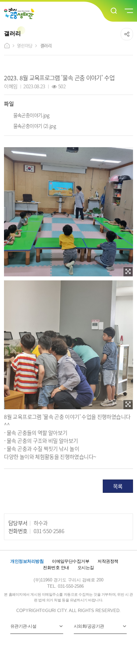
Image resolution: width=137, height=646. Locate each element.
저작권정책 (107, 561)
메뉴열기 (128, 11)
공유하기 (127, 34)
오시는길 (85, 567)
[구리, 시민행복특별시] (19, 13)
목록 (118, 486)
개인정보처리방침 (27, 561)
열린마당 (24, 45)
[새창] (128, 271)
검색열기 (114, 11)
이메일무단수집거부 (70, 561)
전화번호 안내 (56, 567)
